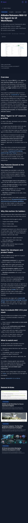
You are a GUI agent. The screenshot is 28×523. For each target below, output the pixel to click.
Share (4, 36)
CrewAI (13, 289)
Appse (4, 373)
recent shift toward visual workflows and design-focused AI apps (14, 300)
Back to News (7, 8)
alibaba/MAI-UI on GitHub (13, 378)
